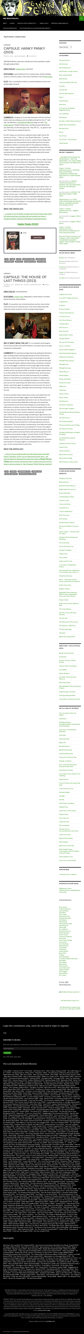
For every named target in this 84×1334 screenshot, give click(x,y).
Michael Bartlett (11, 474)
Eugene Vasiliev (64, 969)
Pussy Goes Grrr (64, 818)
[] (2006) (39, 1143)
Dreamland (62, 657)
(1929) (35, 1096)
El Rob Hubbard (64, 933)
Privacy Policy (44, 23)
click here (38, 1308)
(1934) (36, 1087)
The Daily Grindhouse (66, 405)
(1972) (28, 1089)
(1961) (53, 1082)
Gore (19, 259)
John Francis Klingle (65, 940)
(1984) (54, 1100)
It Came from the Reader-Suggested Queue (67, 109)
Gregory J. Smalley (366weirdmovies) (29, 284)
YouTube (62, 278)
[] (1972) (46, 1200)
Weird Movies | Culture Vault (68, 462)
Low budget (9, 261)
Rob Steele (62, 960)
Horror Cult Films (65, 346)
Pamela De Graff (64, 916)
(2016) (34, 1133)
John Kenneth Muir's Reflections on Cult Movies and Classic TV (69, 571)
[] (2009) (18, 1115)
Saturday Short (64, 128)
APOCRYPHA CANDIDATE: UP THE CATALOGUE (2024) (69, 231)
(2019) (53, 1260)
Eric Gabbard (63, 929)
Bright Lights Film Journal (67, 489)
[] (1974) (39, 1250)
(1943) (35, 1165)
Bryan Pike (62, 953)
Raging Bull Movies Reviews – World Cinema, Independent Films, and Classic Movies (68, 594)
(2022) (16, 1254)
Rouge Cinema (63, 600)
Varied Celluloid (64, 451)
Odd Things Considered (66, 803)
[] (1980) (52, 1249)
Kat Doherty (63, 920)
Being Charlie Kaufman (66, 653)
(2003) (63, 1102)
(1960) (58, 1209)
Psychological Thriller (28, 474)
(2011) (42, 1148)
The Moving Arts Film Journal (68, 622)
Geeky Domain (63, 779)
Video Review (63, 143)
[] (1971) (56, 1222)
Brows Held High (64, 493)
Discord (61, 261)
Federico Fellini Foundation (68, 666)
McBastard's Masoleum (66, 357)
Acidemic (62, 305)
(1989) (29, 1102)
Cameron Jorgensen (65, 936)
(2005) (26, 1130)
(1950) (37, 1176)
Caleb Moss (62, 949)
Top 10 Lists (63, 136)
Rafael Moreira (64, 946)
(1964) (8, 1154)
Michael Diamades (65, 918)
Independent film (24, 471)
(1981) (15, 1161)
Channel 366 (63, 90)
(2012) (56, 1113)
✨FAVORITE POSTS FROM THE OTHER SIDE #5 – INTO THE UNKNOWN (69, 159)
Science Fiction (30, 261)
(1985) (26, 1074)
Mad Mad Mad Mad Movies (67, 353)
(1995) (39, 1216)
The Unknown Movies (66, 429)
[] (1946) (27, 1084)
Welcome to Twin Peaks (66, 845)
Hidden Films (63, 554)
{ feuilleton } (63, 718)
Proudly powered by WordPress (20, 1331)
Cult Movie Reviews (65, 320)
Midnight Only (63, 364)
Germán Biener (64, 911)
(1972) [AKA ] (51, 1187)
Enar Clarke (63, 914)
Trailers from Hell (64, 834)
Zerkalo (15, 1263)
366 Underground (64, 68)
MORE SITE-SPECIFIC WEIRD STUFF (26, 23)
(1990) (69, 1074)
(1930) (19, 1154)
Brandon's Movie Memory (67, 486)
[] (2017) (20, 1200)
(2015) (15, 1087)
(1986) (18, 1091)
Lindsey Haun (20, 69)
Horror (13, 471)
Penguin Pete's (63, 814)
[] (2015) (48, 1161)
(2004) (7, 1071)
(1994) (26, 1135)
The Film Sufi (63, 618)
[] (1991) (65, 1212)
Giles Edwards (20, 56)
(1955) (11, 1172)
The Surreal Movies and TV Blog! (69, 425)
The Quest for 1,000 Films (67, 625)
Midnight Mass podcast (66, 360)
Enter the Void (63, 331)
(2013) (12, 1119)
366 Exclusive (63, 64)
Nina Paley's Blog (64, 682)
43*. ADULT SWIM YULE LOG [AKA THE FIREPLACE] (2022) (70, 162)
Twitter (61, 272)
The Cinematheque (65, 609)
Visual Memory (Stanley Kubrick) (69, 699)
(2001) (18, 1078)
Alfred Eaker (63, 922)
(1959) (72, 1190)
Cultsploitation (64, 324)
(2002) (41, 1073)
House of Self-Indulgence (67, 349)
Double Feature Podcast (66, 522)
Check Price (38, 237)
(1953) (47, 1130)
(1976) (50, 1076)
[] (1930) (50, 1089)
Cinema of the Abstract (66, 313)
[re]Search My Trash (65, 294)
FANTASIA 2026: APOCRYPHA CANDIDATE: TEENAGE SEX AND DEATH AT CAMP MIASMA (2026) (69, 173)
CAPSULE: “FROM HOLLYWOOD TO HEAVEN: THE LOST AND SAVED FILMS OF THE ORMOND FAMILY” (70, 184)
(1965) (56, 1179)
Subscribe (7, 1053)
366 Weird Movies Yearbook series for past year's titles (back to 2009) (70, 1008)
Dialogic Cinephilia (65, 761)
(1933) (41, 1231)
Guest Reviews (63, 101)
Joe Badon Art (50, 1321)
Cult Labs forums (64, 316)
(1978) (17, 1143)
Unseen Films (63, 447)
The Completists (64, 825)
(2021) (40, 1274)
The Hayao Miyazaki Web (67, 695)
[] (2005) (30, 1161)
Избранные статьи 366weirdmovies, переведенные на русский (69, 890)
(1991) (69, 1084)
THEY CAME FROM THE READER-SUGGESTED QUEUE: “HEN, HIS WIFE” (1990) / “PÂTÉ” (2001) (70, 240)
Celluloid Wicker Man (66, 753)
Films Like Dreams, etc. (66, 546)
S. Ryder (61, 955)
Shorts (61, 132)
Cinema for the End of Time (68, 757)
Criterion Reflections (65, 511)
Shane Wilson (63, 973)
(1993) (20, 1080)
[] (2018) (24, 1262)
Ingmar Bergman (64, 673)
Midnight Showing (65, 368)
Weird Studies (63, 842)
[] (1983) (35, 1091)
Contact (12, 23)
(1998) (37, 1106)
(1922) (8, 1174)
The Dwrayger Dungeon (66, 408)
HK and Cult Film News (66, 342)
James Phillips (63, 951)
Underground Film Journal (67, 443)
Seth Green (48, 77)
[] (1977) (10, 1141)
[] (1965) (32, 1122)
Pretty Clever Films (65, 585)
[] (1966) (61, 1104)
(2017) (8, 1168)
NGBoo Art (62, 386)
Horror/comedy (28, 259)
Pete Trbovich (63, 966)
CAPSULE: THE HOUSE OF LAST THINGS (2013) (25, 279)
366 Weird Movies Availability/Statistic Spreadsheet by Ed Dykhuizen (69, 724)
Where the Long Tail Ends (67, 636)
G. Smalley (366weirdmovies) (68, 958)
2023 (6, 259)
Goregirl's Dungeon (65, 550)
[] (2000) (17, 1159)
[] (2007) (46, 1229)
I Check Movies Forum (66, 788)
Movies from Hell (64, 383)
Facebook (62, 267)
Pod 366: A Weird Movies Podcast (70, 121)
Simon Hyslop (63, 935)
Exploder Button (64, 338)
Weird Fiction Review (66, 838)
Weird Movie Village (65, 458)
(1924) (51, 1157)
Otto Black (62, 912)
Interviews (62, 104)
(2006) (12, 1093)
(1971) (39, 1071)
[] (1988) (13, 1076)
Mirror (10, 1263)
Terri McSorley (64, 944)
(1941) (65, 1135)
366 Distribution (64, 60)
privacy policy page (44, 1310)
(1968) (56, 1071)
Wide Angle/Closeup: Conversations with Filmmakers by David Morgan (69, 851)
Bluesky (61, 257)
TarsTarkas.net (63, 401)
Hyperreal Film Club (65, 561)
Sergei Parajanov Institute (67, 692)
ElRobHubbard (64, 199)
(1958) (12, 1222)
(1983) (54, 1124)
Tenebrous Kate (64, 822)
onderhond (62, 390)
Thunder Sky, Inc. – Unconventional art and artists (68, 830)
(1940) (8, 1124)
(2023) (50, 1265)
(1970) (55, 1095)
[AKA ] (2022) (18, 1245)
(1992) (16, 1082)
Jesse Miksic (63, 947)
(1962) (41, 1095)
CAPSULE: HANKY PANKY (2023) (24, 50)
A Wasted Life (63, 302)
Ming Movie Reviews (65, 576)
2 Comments (32, 56)
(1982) (39, 1128)
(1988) (54, 1074)
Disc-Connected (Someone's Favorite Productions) (68, 765)
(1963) (28, 1071)
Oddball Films (63, 807)
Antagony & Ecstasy (65, 478)
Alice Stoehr (63, 962)
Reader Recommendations (67, 125)
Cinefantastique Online (66, 497)
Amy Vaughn (63, 971)
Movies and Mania (65, 379)
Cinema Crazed (64, 500)
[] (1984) (37, 1155)
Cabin (12, 259)
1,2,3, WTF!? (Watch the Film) (68, 298)
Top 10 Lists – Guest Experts (68, 139)
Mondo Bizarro (64, 372)
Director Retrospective (66, 93)
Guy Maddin (63, 669)
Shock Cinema (63, 397)
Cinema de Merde (64, 504)
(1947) (40, 1252)
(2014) (68, 1109)
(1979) (66, 1177)
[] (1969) (15, 1104)
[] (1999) (36, 1080)
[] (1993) (43, 1183)
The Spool (62, 633)
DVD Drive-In (63, 327)
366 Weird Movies (11, 18)
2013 (6, 471)
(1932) (52, 1128)
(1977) (18, 1071)
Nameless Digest (64, 792)
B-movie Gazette (64, 309)
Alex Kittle (62, 735)
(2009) (41, 1074)
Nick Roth (19, 261)
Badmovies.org (64, 482)
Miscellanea (63, 117)
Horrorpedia (63, 557)
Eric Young (62, 975)
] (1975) (20, 1263)
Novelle (61, 799)
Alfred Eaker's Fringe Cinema (68, 71)
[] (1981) (25, 1273)
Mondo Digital (63, 375)
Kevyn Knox (63, 942)
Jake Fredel (62, 927)
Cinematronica (64, 508)
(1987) (14, 1089)
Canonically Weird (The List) (68, 82)
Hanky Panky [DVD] (28, 224)
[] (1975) (33, 1082)
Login (5, 1033)
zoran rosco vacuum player (67, 860)
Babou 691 (62, 742)
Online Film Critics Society (67, 810)
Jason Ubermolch (64, 968)
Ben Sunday (62, 964)
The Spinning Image (65, 629)
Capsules (7, 45)
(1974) (38, 1126)
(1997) (66, 1093)
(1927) (52, 1165)
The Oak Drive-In (64, 418)
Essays (61, 97)
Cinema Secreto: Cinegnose (68, 874)
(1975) (50, 1087)
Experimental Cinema (66, 335)
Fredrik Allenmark (65, 909)
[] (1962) (49, 1254)
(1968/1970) (40, 1177)
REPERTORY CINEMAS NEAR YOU (59, 23)
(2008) (37, 1093)
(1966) (32, 1076)
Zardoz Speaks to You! (66, 856)
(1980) (66, 1076)
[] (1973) (28, 1124)
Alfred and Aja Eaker (65, 923)
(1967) (45, 1085)
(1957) (51, 1198)
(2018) (12, 1163)
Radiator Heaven (64, 589)
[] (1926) (56, 1176)
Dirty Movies (63, 519)
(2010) (64, 1085)
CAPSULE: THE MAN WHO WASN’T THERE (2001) (69, 194)
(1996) (71, 1179)
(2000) (66, 1161)
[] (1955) (48, 1109)
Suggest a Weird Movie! (10, 28)
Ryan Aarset (63, 907)
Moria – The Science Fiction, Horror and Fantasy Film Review (69, 580)
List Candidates (64, 114)
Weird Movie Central (66, 454)
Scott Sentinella (64, 957)
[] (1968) (68, 1139)
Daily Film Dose (64, 515)
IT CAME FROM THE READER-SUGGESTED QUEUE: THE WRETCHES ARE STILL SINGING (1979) (70, 202)
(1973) (28, 1085)
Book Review (63, 79)
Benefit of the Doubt (65, 750)
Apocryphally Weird (65, 75)
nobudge (62, 796)
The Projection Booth (66, 421)
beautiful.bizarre (64, 746)
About (5, 23)
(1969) (53, 1084)
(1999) (70, 1126)
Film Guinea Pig (64, 543)
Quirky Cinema (64, 394)
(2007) (50, 1168)
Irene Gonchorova (65, 931)
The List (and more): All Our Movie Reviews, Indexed (35, 28)
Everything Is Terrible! (66, 770)
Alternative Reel (64, 739)
